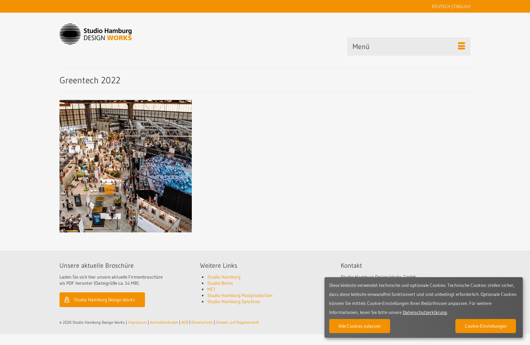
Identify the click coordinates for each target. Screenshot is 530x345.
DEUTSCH (441, 6)
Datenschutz (202, 322)
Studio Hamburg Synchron (233, 301)
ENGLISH (462, 6)
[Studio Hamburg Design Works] (106, 34)
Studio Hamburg (223, 277)
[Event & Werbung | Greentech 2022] (125, 166)
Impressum (137, 322)
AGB (184, 322)
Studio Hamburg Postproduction (240, 295)
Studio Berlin (220, 283)
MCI (211, 289)
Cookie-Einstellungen (486, 326)
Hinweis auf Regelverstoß (237, 322)
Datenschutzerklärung (425, 312)
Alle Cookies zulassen (360, 326)
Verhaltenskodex (164, 322)
